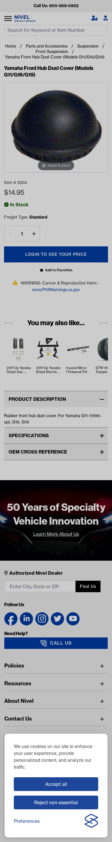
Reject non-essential (56, 802)
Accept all (56, 784)
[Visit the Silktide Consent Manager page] (91, 821)
